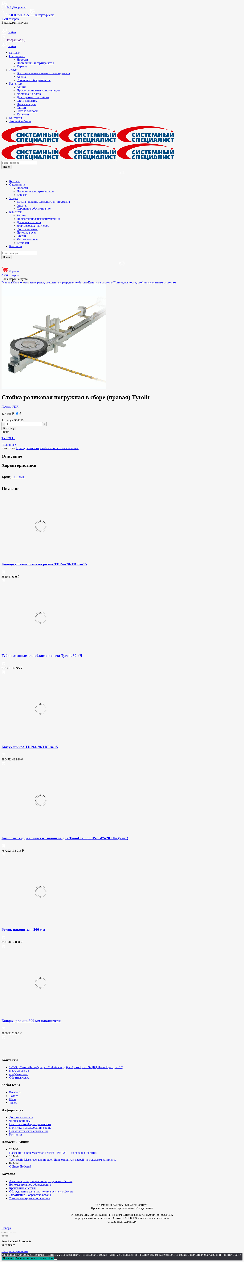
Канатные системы (100, 282)
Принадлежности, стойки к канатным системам (144, 282)
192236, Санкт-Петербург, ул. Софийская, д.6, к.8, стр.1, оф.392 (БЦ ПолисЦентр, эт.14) (66, 1067)
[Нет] (55, 1259)
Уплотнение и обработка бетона (30, 1194)
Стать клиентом (27, 100)
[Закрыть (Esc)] (14, 1232)
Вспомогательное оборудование (30, 1184)
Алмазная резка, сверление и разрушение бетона (55, 282)
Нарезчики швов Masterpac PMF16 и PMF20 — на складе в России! (53, 1152)
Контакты (15, 117)
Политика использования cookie (30, 1127)
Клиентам (15, 83)
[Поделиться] (10, 1232)
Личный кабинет (20, 121)
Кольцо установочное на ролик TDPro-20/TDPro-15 (44, 564)
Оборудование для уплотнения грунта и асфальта (41, 1191)
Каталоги (23, 114)
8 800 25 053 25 (19, 1070)
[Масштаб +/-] (3, 1232)
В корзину (8, 428)
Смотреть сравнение (15, 1251)
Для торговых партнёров (33, 97)
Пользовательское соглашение (28, 1131)
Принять (8, 1258)
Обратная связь (19, 1077)
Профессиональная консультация (38, 90)
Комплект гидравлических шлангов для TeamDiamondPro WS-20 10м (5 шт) (65, 838)
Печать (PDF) (10, 406)
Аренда (21, 76)
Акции (21, 87)
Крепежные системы (22, 1188)
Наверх (6, 1228)
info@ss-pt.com (16, 7)
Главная (7, 282)
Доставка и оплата (29, 93)
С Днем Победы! (20, 1166)
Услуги (13, 69)
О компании (17, 56)
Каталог (14, 52)
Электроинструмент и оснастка (29, 1198)
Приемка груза (26, 104)
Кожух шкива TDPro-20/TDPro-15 (30, 747)
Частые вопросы (27, 111)
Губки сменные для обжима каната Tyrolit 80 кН (42, 656)
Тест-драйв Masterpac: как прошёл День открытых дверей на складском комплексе (62, 1159)
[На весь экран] (6, 1232)
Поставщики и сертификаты (35, 63)
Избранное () (16, 40)
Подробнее (9, 444)
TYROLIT (8, 438)
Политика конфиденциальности (30, 1124)
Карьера (22, 66)
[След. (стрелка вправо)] (6, 1235)
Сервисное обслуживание (34, 80)
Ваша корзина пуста (15, 22)
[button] (3, 572)
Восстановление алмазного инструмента (43, 73)
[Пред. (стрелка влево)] (3, 1235)
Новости (22, 59)
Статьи (21, 107)
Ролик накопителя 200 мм (23, 929)
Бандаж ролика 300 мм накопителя (31, 1021)
